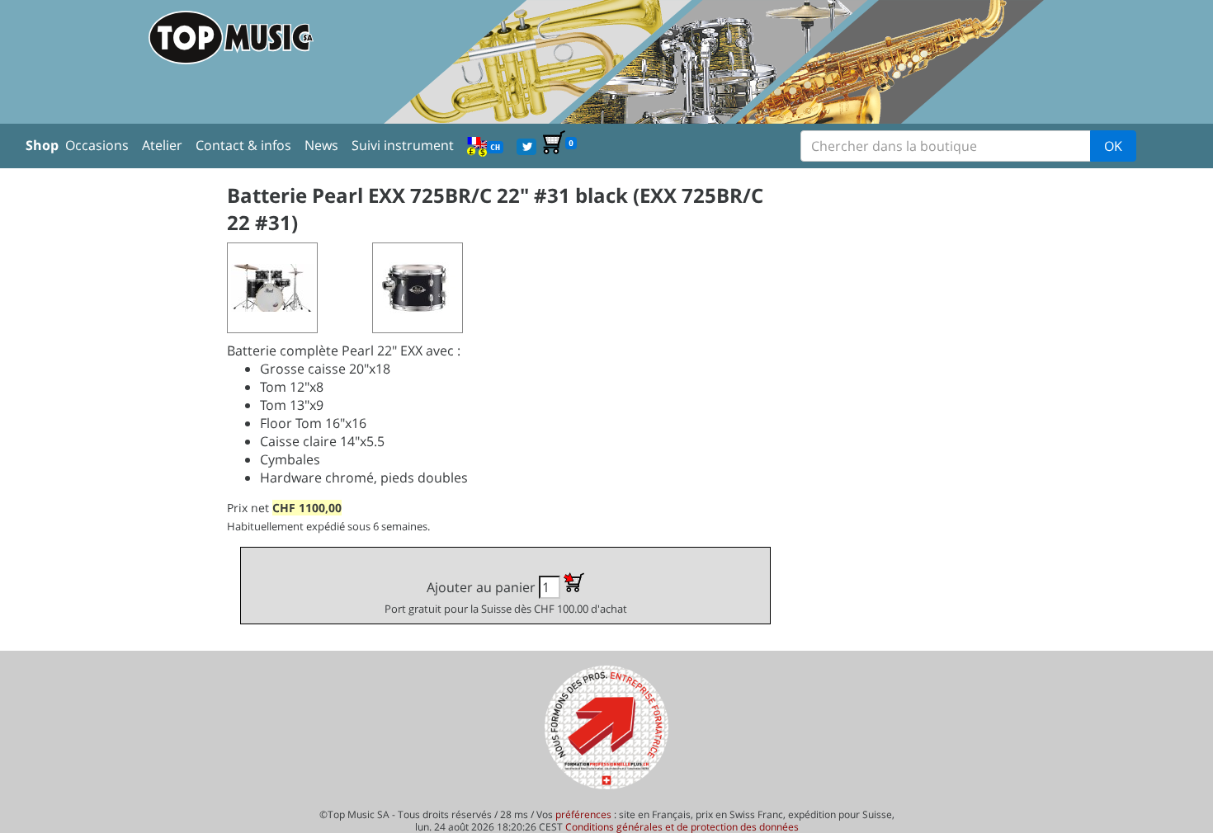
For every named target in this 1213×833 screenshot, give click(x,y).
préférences (583, 814)
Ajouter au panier (506, 597)
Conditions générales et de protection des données (682, 827)
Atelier (162, 145)
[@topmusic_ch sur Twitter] (526, 145)
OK (1113, 146)
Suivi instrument (403, 145)
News (321, 145)
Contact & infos (243, 145)
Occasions (97, 145)
